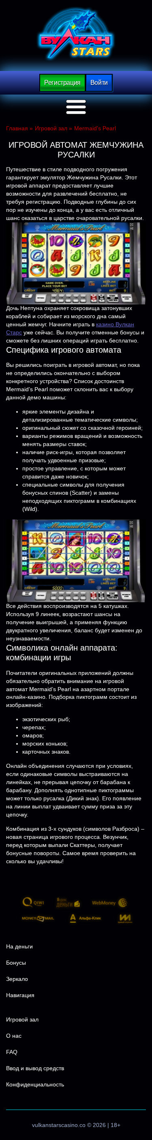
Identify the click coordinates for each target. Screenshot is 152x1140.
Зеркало (17, 979)
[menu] (76, 107)
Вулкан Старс (76, 34)
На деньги (19, 946)
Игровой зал (22, 1019)
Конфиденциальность (35, 1084)
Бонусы (16, 962)
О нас (13, 1035)
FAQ (11, 1052)
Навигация (20, 995)
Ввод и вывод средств (35, 1068)
